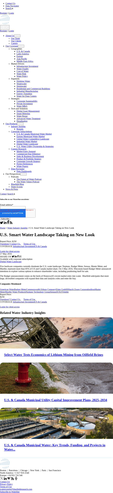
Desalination (22, 121)
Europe (20, 56)
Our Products (11, 124)
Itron (93, 289)
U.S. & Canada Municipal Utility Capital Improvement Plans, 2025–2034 (55, 400)
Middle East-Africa (25, 61)
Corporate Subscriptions (21, 131)
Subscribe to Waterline (10, 492)
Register (3, 13)
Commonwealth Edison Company (41, 289)
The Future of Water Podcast (29, 179)
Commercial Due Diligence (28, 154)
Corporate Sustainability (27, 101)
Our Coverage (12, 46)
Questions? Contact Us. (10, 244)
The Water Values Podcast (28, 182)
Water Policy (22, 76)
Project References (25, 164)
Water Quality (23, 69)
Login (11, 13)
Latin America (23, 54)
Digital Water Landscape (27, 144)
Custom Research (18, 149)
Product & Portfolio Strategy (29, 159)
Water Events (17, 187)
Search (9, 8)
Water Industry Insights (17, 228)
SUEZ (59, 292)
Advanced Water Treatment (28, 118)
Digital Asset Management (28, 111)
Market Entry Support (26, 151)
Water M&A (22, 106)
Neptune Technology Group (38, 292)
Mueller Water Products (15, 292)
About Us (10, 35)
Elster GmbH (61, 289)
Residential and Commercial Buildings (33, 88)
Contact (3, 194)
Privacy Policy (6, 484)
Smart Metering (23, 113)
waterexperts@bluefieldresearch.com (16, 489)
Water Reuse (22, 116)
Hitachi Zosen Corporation (79, 289)
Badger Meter (20, 289)
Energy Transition (24, 93)
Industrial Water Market (27, 141)
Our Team (15, 38)
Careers (14, 43)
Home (2, 228)
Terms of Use (29, 244)
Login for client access (10, 251)
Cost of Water (23, 71)
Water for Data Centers (27, 96)
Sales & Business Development (30, 156)
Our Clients (16, 41)
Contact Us (10, 3)
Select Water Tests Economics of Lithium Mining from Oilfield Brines (53, 354)
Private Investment (25, 103)
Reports (20, 129)
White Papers (22, 166)
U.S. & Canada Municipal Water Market (34, 134)
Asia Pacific (22, 59)
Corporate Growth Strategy (28, 161)
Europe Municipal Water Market (31, 136)
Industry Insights (18, 126)
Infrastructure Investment (27, 66)
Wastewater (22, 84)
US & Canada (41, 246)
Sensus (53, 292)
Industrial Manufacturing (27, 91)
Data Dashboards (24, 171)
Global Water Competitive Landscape (33, 139)
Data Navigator (12, 6)
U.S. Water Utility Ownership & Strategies (35, 146)
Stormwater (22, 86)
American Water (7, 289)
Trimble (65, 292)
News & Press (12, 189)
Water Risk (21, 74)
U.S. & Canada (23, 51)
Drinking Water (23, 81)
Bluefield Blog (17, 184)
